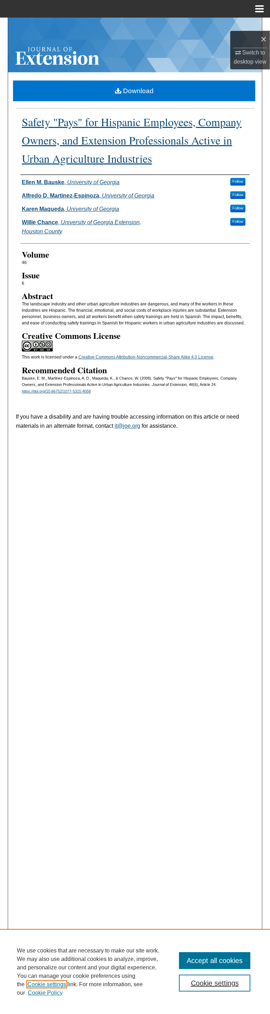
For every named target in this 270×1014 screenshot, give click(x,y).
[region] (135, 971)
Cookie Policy (45, 993)
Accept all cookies (215, 960)
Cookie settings (46, 984)
